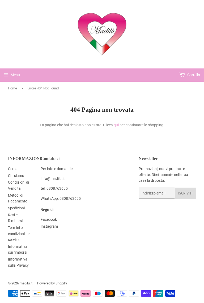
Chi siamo (16, 176)
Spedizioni (16, 208)
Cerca (13, 169)
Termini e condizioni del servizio (19, 234)
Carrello (193, 75)
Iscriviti (185, 193)
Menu (15, 75)
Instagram (49, 226)
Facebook (49, 219)
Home (12, 88)
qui (116, 125)
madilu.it (26, 283)
